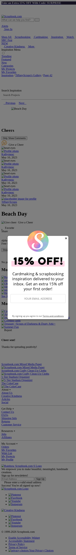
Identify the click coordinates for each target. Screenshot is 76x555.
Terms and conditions (53, 315)
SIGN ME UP (38, 309)
